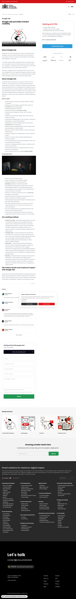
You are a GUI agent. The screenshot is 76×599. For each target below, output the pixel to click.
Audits (59, 502)
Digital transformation (43, 487)
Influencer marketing (43, 503)
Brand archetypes (6, 515)
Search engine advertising (8, 503)
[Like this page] (69, 14)
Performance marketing (8, 498)
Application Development (26, 527)
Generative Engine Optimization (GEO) (65, 485)
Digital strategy (61, 505)
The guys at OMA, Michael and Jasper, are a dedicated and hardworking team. (19, 324)
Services (5, 14)
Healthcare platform (43, 497)
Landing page (60, 518)
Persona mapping (24, 497)
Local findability (61, 490)
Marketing (41, 501)
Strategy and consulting (62, 500)
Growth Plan (60, 507)
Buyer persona (24, 492)
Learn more (23, 300)
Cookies (57, 581)
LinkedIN (57, 586)
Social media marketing (44, 508)
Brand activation (6, 513)
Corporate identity (6, 525)
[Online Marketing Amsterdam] (9, 6)
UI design (59, 522)
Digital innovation (43, 483)
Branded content (24, 503)
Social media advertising (8, 505)
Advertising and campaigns (13, 14)
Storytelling (23, 507)
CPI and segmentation (25, 483)
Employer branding (7, 527)
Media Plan (5, 495)
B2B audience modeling (25, 490)
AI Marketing (42, 485)
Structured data (61, 495)
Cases (45, 581)
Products (46, 584)
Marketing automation (44, 520)
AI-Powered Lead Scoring (44, 515)
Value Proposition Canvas (8, 530)
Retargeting (8, 183)
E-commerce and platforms (45, 493)
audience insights (29, 151)
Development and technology (27, 523)
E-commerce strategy (44, 495)
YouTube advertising (7, 507)
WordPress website (25, 530)
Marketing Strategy (62, 508)
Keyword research (61, 487)
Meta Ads (5, 497)
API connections (24, 518)
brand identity (8, 124)
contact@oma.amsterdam (19, 560)
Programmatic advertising (8, 500)
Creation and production (25, 501)
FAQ (56, 578)
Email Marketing (42, 518)
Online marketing (42, 505)
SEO (21, 279)
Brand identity (5, 517)
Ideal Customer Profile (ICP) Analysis (28, 495)
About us (46, 578)
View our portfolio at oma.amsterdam (10, 1)
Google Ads (4, 53)
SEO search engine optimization (64, 493)
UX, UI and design (61, 513)
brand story (31, 192)
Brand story (5, 522)
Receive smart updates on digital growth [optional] (14, 389)
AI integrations (24, 525)
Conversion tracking (7, 487)
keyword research (31, 74)
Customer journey (61, 515)
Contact (57, 575)
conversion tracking (21, 110)
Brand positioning (6, 518)
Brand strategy (6, 523)
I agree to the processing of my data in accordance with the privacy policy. (19, 392)
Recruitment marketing (44, 507)
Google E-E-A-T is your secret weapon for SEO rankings (18, 596)
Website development (25, 510)
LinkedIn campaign (6, 492)
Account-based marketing (26, 485)
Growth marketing (43, 488)
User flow (59, 523)
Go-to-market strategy (8, 528)
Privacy (57, 584)
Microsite (59, 520)
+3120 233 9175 (11, 580)
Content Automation (43, 517)
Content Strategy (24, 505)
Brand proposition (6, 520)
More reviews (19, 334)
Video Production (24, 508)
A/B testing (7, 106)
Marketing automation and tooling (46, 513)
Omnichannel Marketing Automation (46, 522)
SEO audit (60, 492)
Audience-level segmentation (27, 488)
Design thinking (61, 517)
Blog (45, 586)
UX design (60, 525)
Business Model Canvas (62, 503)
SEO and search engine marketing (64, 483)
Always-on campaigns (7, 485)
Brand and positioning (7, 511)
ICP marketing (24, 493)
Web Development (25, 528)
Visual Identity (5, 532)
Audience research (25, 487)
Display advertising (6, 488)
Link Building (60, 488)
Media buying (5, 493)
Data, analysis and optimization (27, 515)
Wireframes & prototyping (63, 527)
